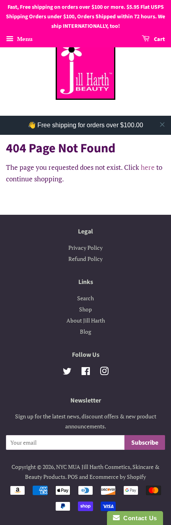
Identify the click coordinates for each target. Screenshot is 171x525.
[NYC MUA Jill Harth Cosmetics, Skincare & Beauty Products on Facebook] (85, 372)
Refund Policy (85, 258)
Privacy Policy (85, 247)
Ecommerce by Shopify (117, 476)
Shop (85, 309)
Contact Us (138, 518)
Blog (85, 331)
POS (73, 476)
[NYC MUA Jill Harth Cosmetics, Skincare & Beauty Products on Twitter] (67, 372)
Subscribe (144, 442)
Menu (24, 39)
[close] (162, 124)
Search (85, 298)
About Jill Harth (85, 320)
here (148, 167)
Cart (159, 40)
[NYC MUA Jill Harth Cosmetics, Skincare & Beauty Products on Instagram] (104, 372)
